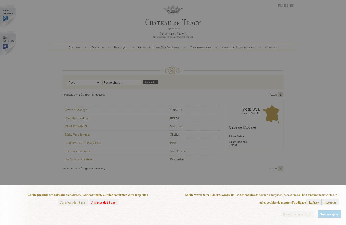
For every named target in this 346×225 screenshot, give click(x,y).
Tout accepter (329, 214)
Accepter (330, 202)
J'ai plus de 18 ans (103, 202)
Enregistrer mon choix (297, 214)
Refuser (314, 202)
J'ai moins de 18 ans (72, 202)
